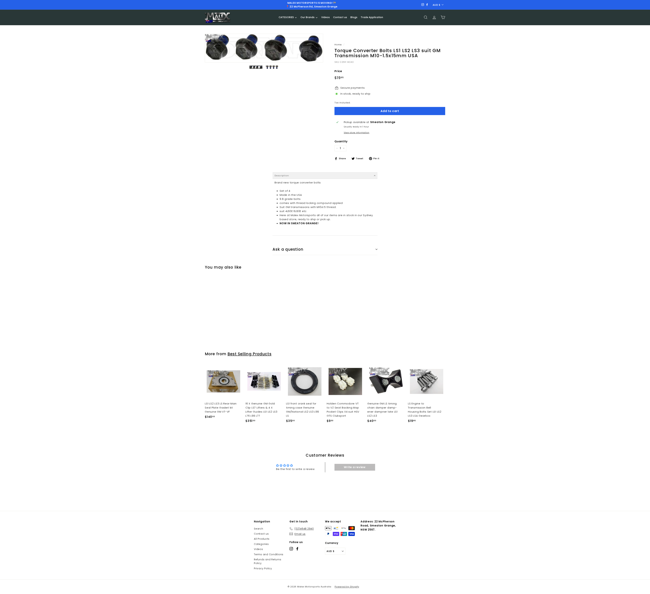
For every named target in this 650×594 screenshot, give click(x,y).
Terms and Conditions (268, 554)
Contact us (261, 533)
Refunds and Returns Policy (267, 561)
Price (338, 71)
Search (258, 528)
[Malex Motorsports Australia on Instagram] (291, 549)
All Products (261, 539)
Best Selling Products (250, 354)
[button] (325, 175)
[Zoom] (264, 48)
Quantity (341, 141)
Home (338, 44)
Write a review (355, 467)
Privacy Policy (263, 568)
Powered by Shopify (347, 586)
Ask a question (288, 249)
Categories (261, 544)
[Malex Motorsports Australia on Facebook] (297, 549)
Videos (258, 549)
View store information (357, 132)
